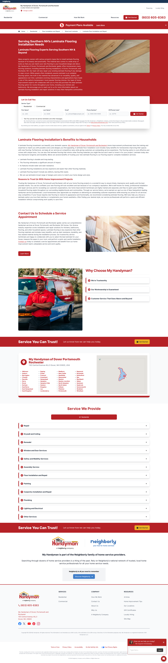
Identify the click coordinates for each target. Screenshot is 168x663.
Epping (42, 371)
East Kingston (27, 391)
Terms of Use (55, 647)
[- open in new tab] (6, 1)
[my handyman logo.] (9, 8)
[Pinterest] (33, 623)
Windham (80, 391)
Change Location (28, 10)
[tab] (43, 17)
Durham (25, 385)
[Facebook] (19, 623)
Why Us (94, 610)
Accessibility (79, 647)
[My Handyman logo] (35, 596)
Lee (41, 389)
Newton (61, 379)
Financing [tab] (149, 8)
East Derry (25, 387)
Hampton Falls (45, 383)
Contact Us (95, 601)
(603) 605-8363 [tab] (154, 17)
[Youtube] (29, 623)
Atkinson (25, 371)
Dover (24, 383)
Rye (78, 377)
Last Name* (47, 110)
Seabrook (80, 385)
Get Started (140, 114)
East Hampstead (27, 389)
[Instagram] (38, 623)
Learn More (24, 254)
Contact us (22, 242)
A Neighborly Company (99, 615)
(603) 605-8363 (30, 605)
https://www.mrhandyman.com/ (99, 122)
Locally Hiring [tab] (160, 8)
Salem (79, 381)
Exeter (42, 373)
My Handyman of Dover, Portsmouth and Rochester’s (88, 145)
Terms (88, 125)
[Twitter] (24, 623)
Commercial (40, 106)
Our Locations (129, 606)
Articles (127, 597)
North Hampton (64, 383)
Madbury (62, 371)
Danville (25, 379)
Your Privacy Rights (111, 647)
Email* (67, 110)
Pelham (61, 387)
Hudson (43, 385)
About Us (94, 606)
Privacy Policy (96, 125)
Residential (28, 106)
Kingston (43, 387)
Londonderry (44, 391)
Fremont (43, 375)
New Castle (62, 373)
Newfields (62, 375)
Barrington (25, 375)
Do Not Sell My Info (92, 647)
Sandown (80, 383)
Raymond (80, 371)
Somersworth (81, 387)
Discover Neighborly (82, 576)
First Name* (25, 110)
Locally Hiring (129, 615)
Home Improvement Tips (133, 601)
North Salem (63, 385)
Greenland (43, 377)
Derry (24, 381)
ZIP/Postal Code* (114, 110)
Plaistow (61, 389)
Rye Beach (80, 379)
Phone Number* (92, 110)
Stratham (80, 389)
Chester (25, 377)
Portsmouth (62, 391)
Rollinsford (80, 375)
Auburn (24, 373)
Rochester (80, 373)
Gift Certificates (130, 610)
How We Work (96, 597)
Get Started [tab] (132, 17)
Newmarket (62, 377)
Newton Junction (64, 381)
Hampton (43, 381)
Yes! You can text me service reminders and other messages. (43, 119)
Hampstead (44, 379)
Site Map (127, 619)
